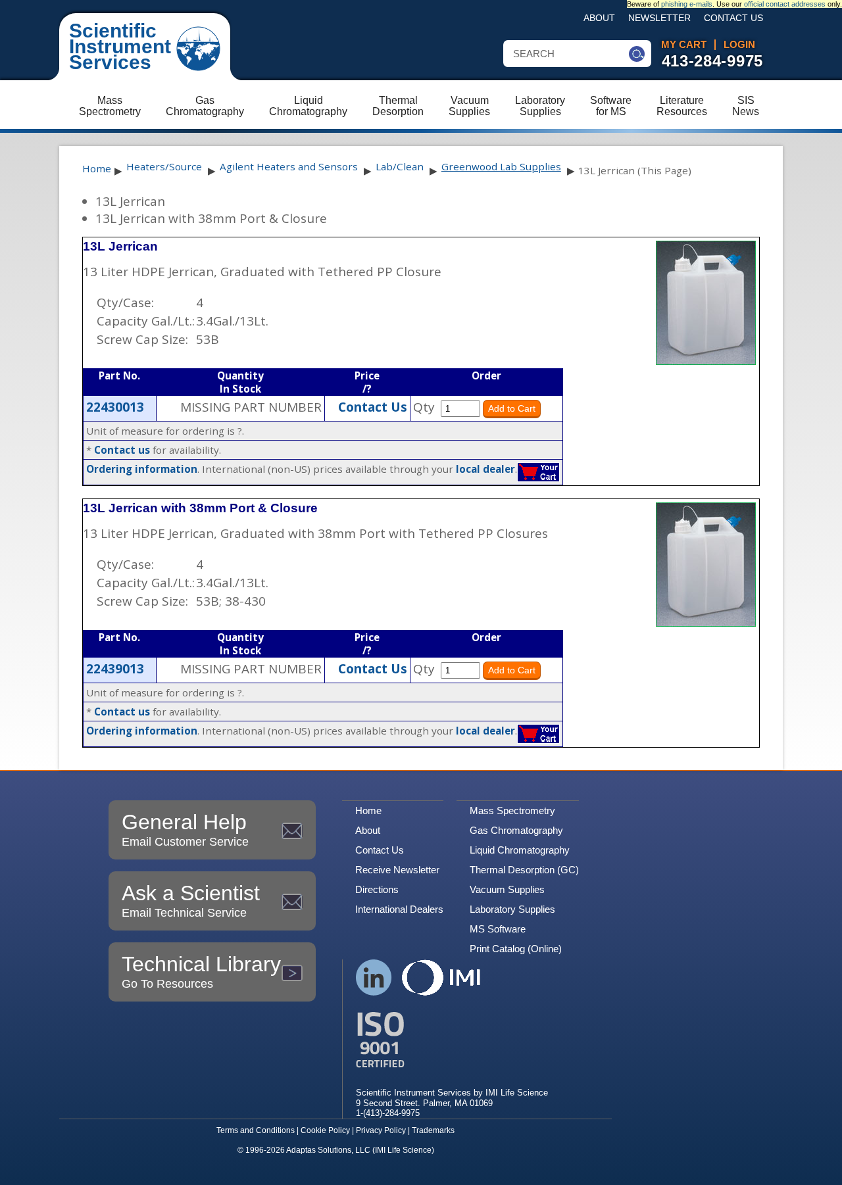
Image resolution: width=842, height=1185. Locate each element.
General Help (185, 829)
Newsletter (659, 18)
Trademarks (433, 1130)
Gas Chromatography (516, 830)
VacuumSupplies (469, 106)
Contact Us (733, 18)
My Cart (683, 44)
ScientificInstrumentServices (120, 46)
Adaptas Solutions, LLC (328, 1150)
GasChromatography (205, 106)
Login (739, 44)
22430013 (115, 407)
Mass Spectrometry (512, 810)
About (599, 18)
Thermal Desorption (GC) (524, 869)
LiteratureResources (681, 106)
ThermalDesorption (398, 106)
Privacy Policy (381, 1130)
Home (96, 168)
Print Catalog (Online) (516, 948)
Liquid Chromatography (520, 850)
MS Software (498, 928)
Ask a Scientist (191, 900)
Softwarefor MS (611, 106)
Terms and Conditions (255, 1130)
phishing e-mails (686, 4)
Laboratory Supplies (512, 909)
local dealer (485, 468)
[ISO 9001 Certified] (452, 1040)
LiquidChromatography (308, 106)
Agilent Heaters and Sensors (289, 166)
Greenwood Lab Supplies (501, 166)
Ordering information (141, 468)
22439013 (115, 668)
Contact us (122, 449)
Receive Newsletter (397, 869)
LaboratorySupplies (540, 106)
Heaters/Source (164, 166)
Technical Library (201, 971)
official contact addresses (785, 4)
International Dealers (399, 909)
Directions (377, 889)
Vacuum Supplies (507, 889)
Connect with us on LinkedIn (374, 977)
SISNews (745, 106)
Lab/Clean (400, 166)
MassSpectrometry (110, 106)
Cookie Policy (325, 1130)
